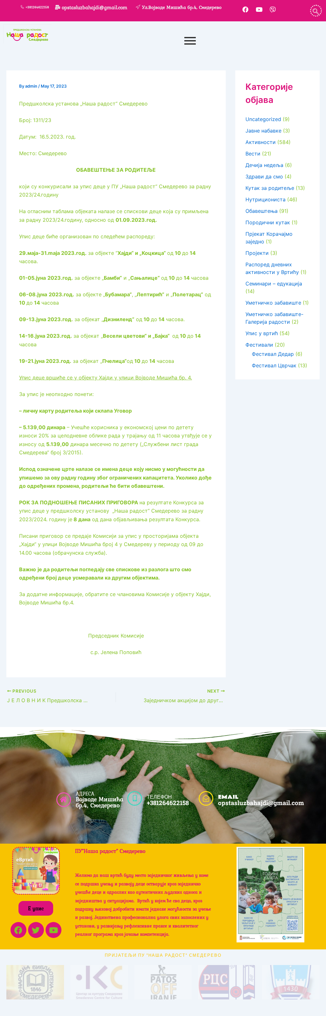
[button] (316, 11)
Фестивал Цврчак (274, 365)
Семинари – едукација (273, 283)
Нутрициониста (265, 199)
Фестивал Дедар (273, 354)
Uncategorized (263, 119)
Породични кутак (267, 222)
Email (228, 797)
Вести (252, 153)
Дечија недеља (264, 165)
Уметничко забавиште (273, 302)
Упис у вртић (261, 333)
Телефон (159, 797)
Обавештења (261, 211)
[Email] (206, 798)
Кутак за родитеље (269, 188)
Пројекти (257, 253)
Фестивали (259, 345)
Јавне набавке (263, 130)
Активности (260, 142)
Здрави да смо (264, 176)
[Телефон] (134, 798)
